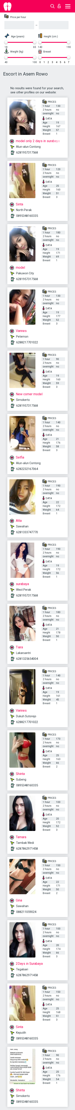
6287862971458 (27, 848)
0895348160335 (27, 216)
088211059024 (26, 912)
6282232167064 (27, 469)
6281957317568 (27, 152)
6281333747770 (27, 532)
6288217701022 (27, 342)
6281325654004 (27, 659)
